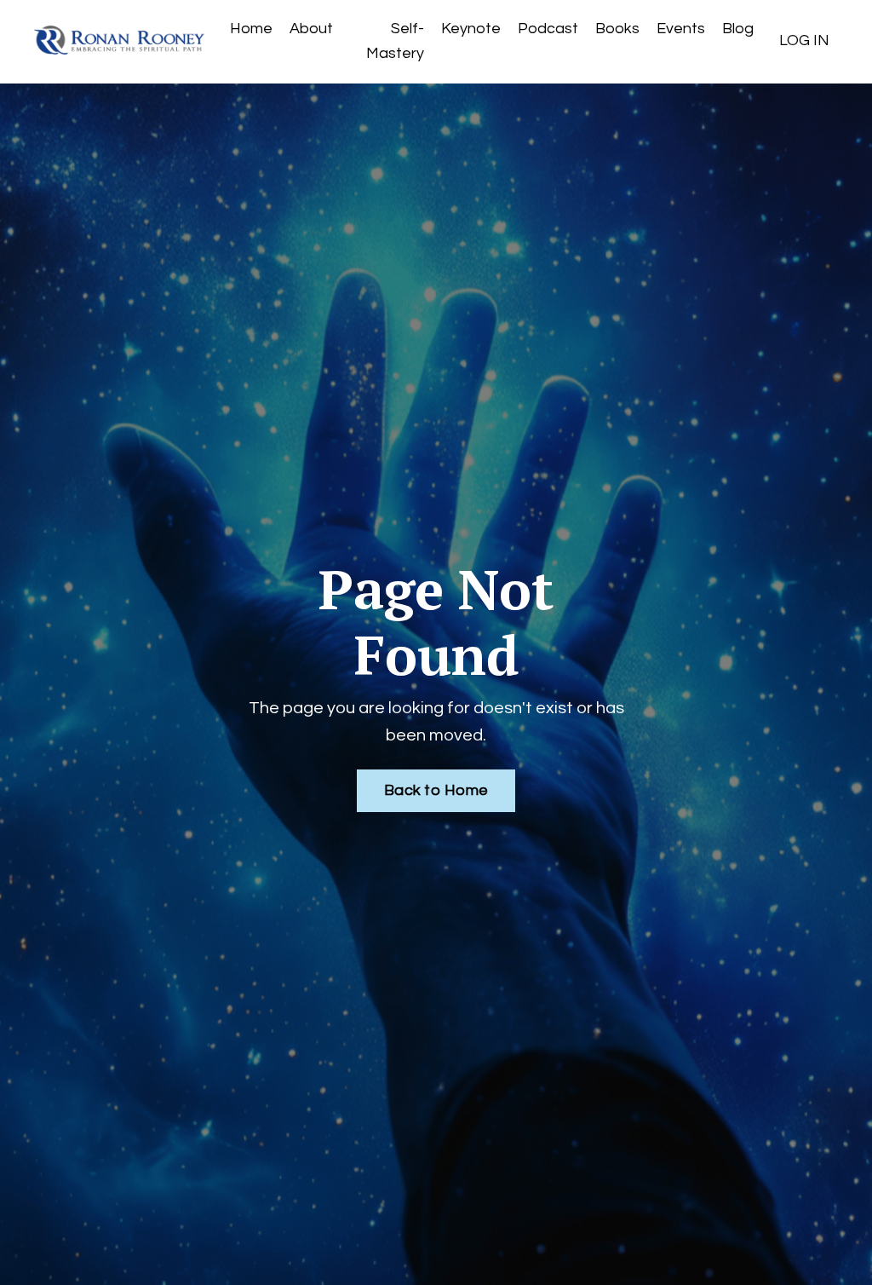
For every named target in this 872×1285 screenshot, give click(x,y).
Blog (738, 28)
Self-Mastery (395, 40)
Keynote (471, 28)
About (311, 28)
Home (251, 28)
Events (681, 28)
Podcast (548, 28)
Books (617, 28)
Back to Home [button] (436, 790)
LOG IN (804, 40)
